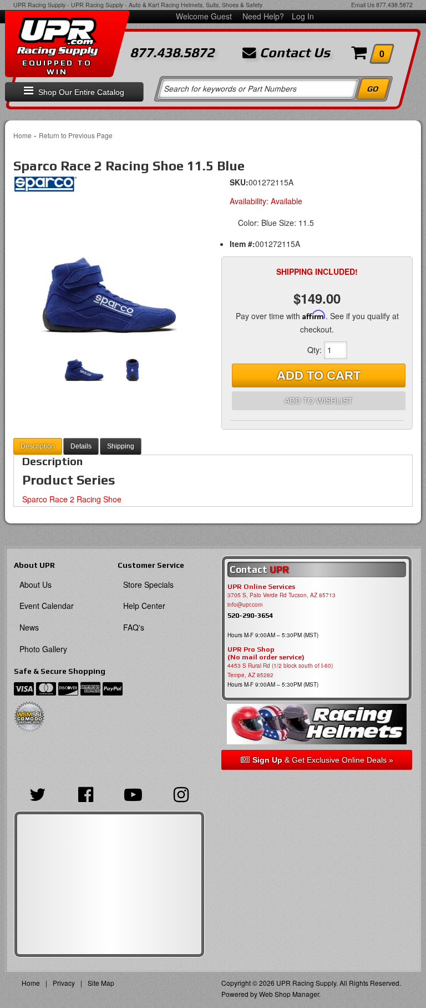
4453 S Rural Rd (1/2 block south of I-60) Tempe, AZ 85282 (280, 670)
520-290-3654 (250, 615)
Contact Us (293, 53)
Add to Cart (319, 375)
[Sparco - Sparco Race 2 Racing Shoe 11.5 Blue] (45, 187)
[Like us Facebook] (85, 793)
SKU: (239, 182)
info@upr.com (244, 604)
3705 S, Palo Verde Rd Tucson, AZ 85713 (281, 595)
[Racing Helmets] (316, 724)
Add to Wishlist (319, 400)
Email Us (362, 5)
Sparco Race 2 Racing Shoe (71, 499)
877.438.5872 (394, 5)
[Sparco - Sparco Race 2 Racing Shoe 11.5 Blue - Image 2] (132, 361)
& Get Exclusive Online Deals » (322, 759)
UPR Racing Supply (39, 5)
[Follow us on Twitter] (38, 793)
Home (22, 135)
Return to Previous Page (76, 135)
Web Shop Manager (289, 994)
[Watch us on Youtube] (133, 793)
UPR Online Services (261, 587)
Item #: (242, 243)
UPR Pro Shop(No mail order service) (266, 653)
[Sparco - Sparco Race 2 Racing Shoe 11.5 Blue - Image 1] (109, 267)
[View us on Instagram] (181, 793)
